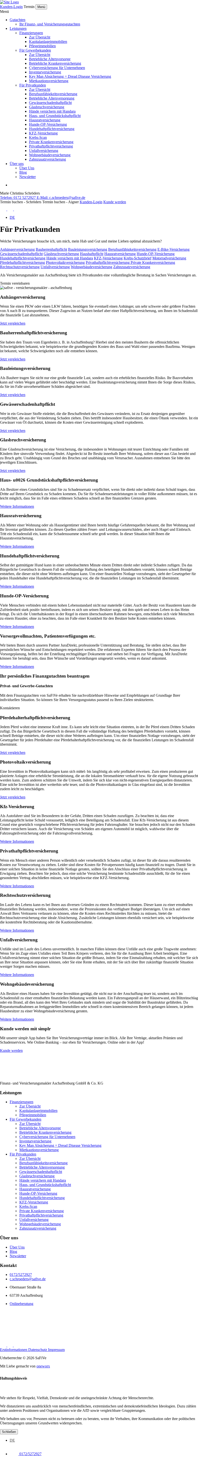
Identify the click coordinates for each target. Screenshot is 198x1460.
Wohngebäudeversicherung (50, 155)
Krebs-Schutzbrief (137, 258)
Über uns (17, 164)
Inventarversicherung (45, 72)
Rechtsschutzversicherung (20, 267)
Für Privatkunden (32, 85)
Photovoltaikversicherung (65, 262)
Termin (29, 7)
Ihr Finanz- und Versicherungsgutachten (49, 24)
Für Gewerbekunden (35, 50)
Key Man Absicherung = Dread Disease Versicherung (70, 76)
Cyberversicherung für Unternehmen (57, 68)
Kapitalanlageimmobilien (48, 41)
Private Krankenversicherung (51, 142)
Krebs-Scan (38, 137)
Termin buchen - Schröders (20, 202)
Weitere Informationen (17, 506)
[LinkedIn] (17, 209)
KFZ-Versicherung (43, 133)
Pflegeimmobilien (42, 46)
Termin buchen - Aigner (60, 202)
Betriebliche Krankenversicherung (55, 63)
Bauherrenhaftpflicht (51, 249)
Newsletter (27, 177)
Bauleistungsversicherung (87, 249)
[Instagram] (3, 209)
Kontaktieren (10, 708)
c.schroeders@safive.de (28, 1279)
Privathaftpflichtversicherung (51, 146)
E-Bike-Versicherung (173, 249)
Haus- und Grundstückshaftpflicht (55, 116)
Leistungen (18, 28)
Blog (23, 172)
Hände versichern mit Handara (52, 111)
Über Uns (26, 168)
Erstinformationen (14, 1350)
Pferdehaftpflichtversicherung (22, 262)
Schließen (9, 1432)
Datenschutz (38, 1350)
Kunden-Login (11, 7)
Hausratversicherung (44, 120)
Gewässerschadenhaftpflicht (50, 103)
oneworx (43, 1366)
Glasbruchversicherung (46, 107)
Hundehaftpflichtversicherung (51, 129)
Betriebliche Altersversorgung (51, 98)
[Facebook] (10, 209)
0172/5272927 (21, 1275)
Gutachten (17, 20)
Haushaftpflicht (91, 254)
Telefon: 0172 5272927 (18, 197)
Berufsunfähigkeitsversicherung (53, 94)
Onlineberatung (21, 1304)
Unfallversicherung (43, 150)
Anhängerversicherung (17, 249)
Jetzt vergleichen (12, 323)
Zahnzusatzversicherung (47, 159)
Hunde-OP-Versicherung (48, 124)
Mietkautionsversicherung (48, 81)
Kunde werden (114, 202)
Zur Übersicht (39, 37)
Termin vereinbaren (15, 283)
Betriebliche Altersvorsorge (50, 59)
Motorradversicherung (169, 258)
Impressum (56, 1350)
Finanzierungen (31, 33)
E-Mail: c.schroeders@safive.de (61, 197)
